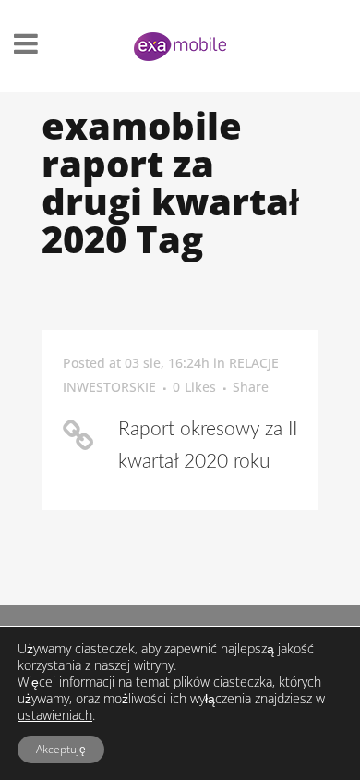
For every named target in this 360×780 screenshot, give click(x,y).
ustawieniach (55, 715)
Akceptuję (61, 749)
